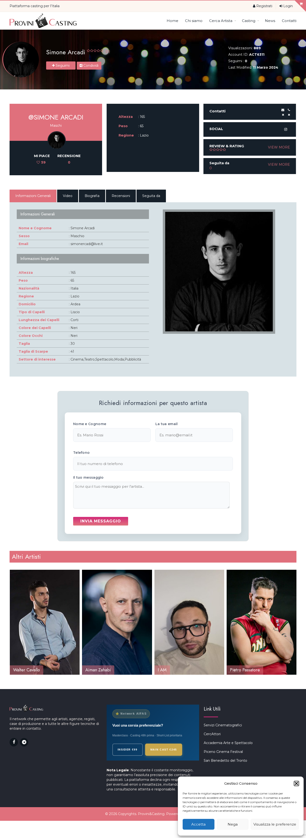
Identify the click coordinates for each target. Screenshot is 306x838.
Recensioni (121, 196)
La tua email (166, 424)
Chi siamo (193, 20)
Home (172, 20)
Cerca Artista (220, 20)
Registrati (263, 6)
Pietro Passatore (245, 670)
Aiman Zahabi (98, 670)
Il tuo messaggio (88, 477)
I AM (162, 670)
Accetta (198, 824)
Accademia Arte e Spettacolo (228, 743)
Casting (248, 20)
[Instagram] (285, 129)
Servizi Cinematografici (223, 725)
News (270, 20)
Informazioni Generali (33, 196)
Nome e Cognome (89, 424)
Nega (233, 824)
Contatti (289, 20)
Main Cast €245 (163, 749)
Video (67, 196)
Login (287, 6)
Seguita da (151, 196)
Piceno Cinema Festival (223, 752)
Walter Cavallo (26, 670)
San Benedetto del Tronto (225, 760)
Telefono (81, 452)
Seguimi (62, 65)
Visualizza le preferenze (274, 824)
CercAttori (212, 734)
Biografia (92, 196)
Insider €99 (127, 749)
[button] (296, 783)
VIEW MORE (279, 147)
